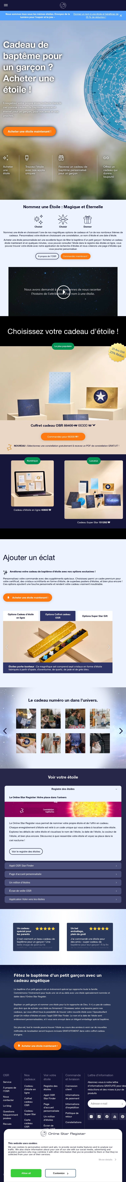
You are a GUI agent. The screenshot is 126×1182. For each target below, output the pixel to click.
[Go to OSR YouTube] (114, 1116)
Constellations (73, 1122)
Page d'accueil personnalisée (25, 874)
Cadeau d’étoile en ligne (30, 1089)
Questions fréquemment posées (10, 1115)
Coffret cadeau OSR (28, 1101)
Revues (7, 1123)
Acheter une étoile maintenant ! (29, 131)
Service (7, 1082)
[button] (7, 647)
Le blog (7, 1105)
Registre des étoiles (63, 789)
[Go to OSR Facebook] (106, 1116)
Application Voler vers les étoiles (27, 899)
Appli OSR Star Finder (21, 865)
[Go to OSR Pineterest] (122, 1116)
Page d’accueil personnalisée (51, 1107)
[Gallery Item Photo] (26, 719)
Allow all (26, 1173)
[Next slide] (121, 731)
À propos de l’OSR (47, 256)
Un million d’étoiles (19, 882)
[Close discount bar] (121, 15)
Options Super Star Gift (95, 616)
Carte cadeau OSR (28, 1123)
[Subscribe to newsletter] (122, 1104)
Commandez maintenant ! (75, 256)
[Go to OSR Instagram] (91, 1116)
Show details (105, 1159)
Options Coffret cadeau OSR (57, 616)
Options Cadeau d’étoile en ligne (21, 616)
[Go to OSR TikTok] (99, 1116)
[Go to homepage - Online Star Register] (63, 5)
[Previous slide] (5, 731)
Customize (59, 1173)
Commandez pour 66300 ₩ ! (63, 436)
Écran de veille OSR (20, 891)
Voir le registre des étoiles (26, 851)
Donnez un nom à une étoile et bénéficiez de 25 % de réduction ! (95, 15)
